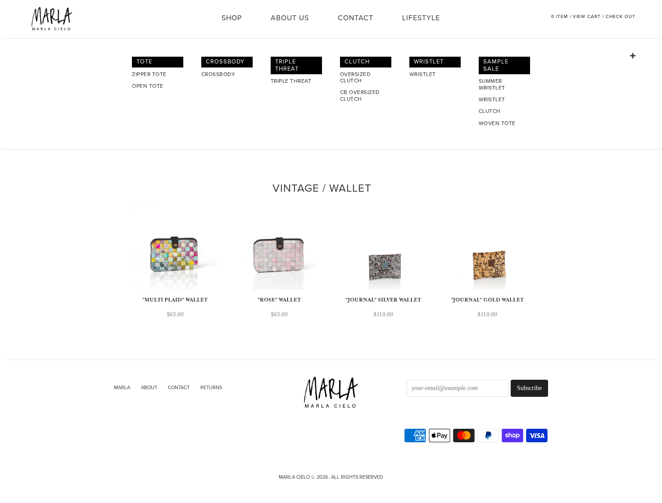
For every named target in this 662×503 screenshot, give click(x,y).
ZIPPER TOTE (149, 74)
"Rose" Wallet (279, 299)
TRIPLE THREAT (287, 65)
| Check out (619, 16)
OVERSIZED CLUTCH (355, 77)
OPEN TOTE (147, 86)
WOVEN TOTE (497, 123)
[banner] (330, 393)
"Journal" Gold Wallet (487, 299)
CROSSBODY (225, 61)
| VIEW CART (585, 16)
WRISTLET (429, 61)
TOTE (144, 61)
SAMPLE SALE (495, 65)
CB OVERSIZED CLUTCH (360, 95)
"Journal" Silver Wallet (383, 299)
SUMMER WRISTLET (492, 84)
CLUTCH (357, 61)
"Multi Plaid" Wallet (175, 299)
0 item (559, 16)
